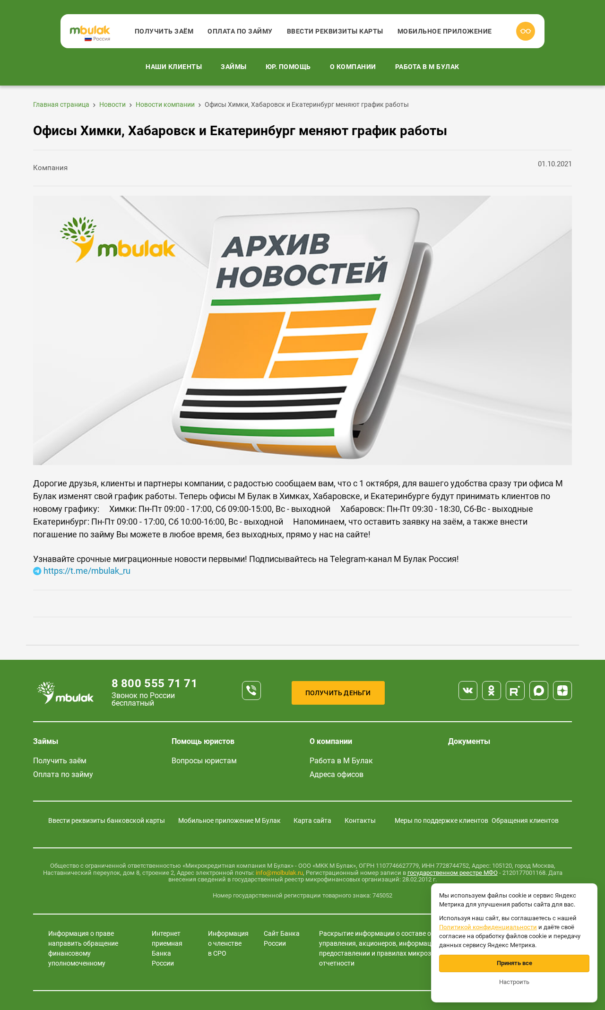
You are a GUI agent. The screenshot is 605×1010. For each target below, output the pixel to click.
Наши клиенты (174, 66)
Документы (469, 741)
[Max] (538, 690)
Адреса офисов (336, 774)
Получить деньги (338, 693)
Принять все (514, 963)
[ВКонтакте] (467, 690)
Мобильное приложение (445, 31)
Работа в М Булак (427, 66)
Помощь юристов (203, 741)
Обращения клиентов (525, 820)
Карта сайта (312, 820)
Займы (234, 66)
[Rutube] (515, 690)
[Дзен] (562, 690)
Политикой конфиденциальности (488, 927)
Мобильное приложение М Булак (229, 820)
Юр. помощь (288, 66)
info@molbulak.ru (279, 872)
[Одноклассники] (491, 690)
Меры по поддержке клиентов (441, 820)
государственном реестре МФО (452, 872)
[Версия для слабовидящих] (525, 31)
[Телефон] (251, 690)
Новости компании (165, 104)
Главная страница (61, 104)
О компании (353, 66)
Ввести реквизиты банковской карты (106, 820)
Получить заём (164, 31)
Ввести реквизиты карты (335, 31)
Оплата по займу (240, 31)
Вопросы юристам (204, 760)
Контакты (360, 820)
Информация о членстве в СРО (228, 943)
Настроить (514, 981)
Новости (112, 104)
